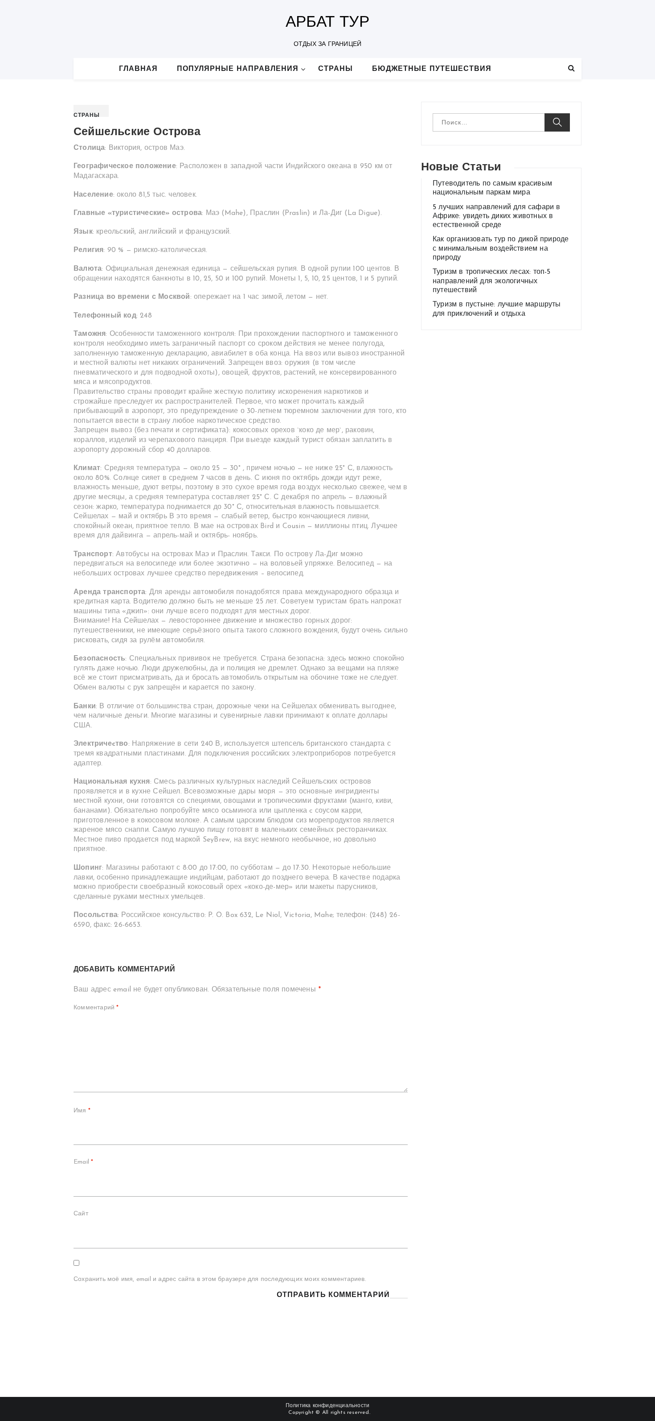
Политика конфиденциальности (327, 1406)
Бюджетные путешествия (431, 69)
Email (83, 1162)
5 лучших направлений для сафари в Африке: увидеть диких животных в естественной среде (497, 216)
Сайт (81, 1213)
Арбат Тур (327, 23)
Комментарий (96, 1007)
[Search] (571, 68)
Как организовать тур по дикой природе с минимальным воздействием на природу (501, 248)
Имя (82, 1110)
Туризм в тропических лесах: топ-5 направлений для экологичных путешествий (492, 281)
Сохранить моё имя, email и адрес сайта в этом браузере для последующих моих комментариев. (220, 1279)
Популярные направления (238, 69)
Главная (138, 69)
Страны (335, 69)
